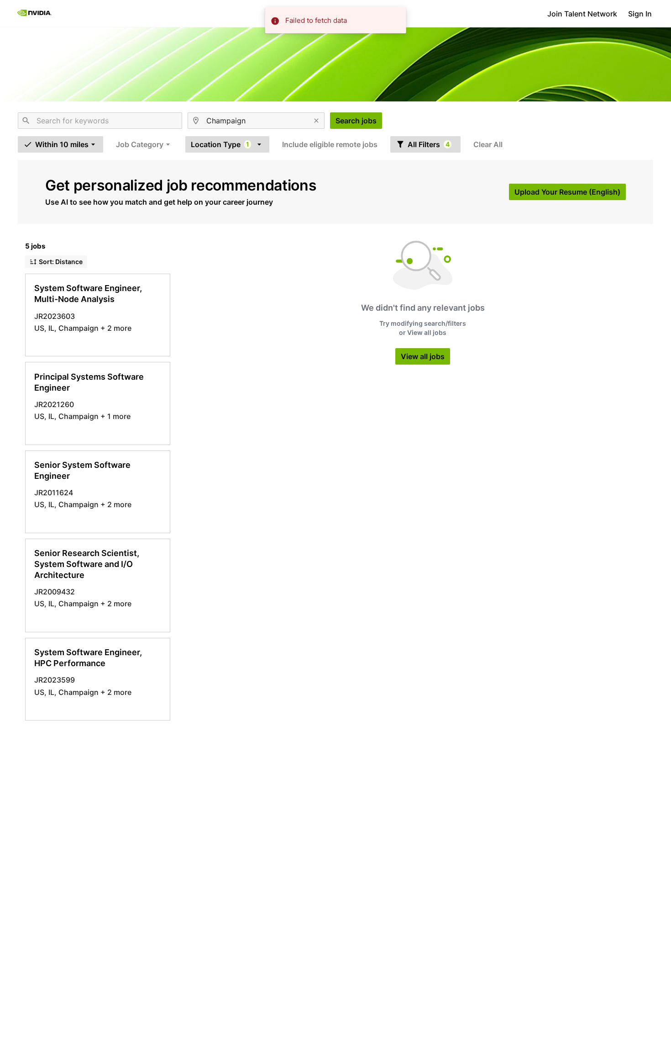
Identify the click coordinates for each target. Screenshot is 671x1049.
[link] (35, 13)
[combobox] (100, 120)
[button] (60, 144)
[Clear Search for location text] (316, 120)
